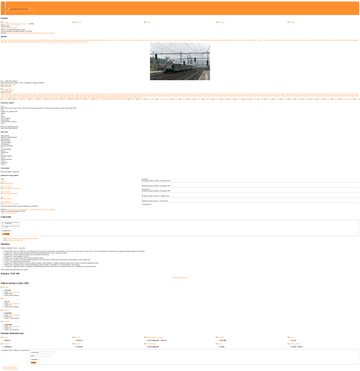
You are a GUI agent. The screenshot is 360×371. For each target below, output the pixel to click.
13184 (236, 94)
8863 (2, 42)
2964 (133, 40)
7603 (278, 40)
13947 (44, 95)
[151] (10, 99)
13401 (278, 94)
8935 (9, 42)
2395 (32, 40)
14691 (233, 95)
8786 (353, 40)
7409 (248, 40)
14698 (238, 95)
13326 (261, 94)
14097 (89, 95)
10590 (34, 42)
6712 (332, 40)
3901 (106, 40)
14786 (250, 95)
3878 (73, 40)
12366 (63, 94)
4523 (177, 40)
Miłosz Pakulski (5, 191)
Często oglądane (50, 33)
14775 (246, 95)
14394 (172, 95)
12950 (171, 94)
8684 (346, 40)
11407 (70, 42)
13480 (282, 94)
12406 (72, 94)
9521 (19, 42)
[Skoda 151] (17, 99)
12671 (129, 94)
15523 (320, 95)
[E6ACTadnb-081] (150, 343)
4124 (63, 40)
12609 (117, 94)
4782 (184, 40)
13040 (187, 94)
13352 (270, 94)
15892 (337, 95)
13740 (327, 94)
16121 (15, 97)
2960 (130, 40)
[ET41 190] (276, 99)
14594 (221, 95)
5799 (319, 40)
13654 (302, 94)
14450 (188, 95)
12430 (76, 94)
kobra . (3, 197)
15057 (279, 95)
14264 (139, 95)
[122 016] (261, 99)
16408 (77, 97)
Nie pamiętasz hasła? (10, 367)
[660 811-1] (4, 337)
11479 (82, 42)
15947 (349, 95)
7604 (275, 40)
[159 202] (219, 343)
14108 (93, 95)
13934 (36, 95)
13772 (344, 94)
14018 (64, 95)
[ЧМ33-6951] (220, 22)
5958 (322, 40)
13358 (274, 94)
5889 (204, 40)
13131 (216, 94)
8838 (356, 40)
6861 (241, 40)
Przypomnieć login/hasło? (30, 238)
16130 (19, 97)
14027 (68, 95)
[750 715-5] (4, 99)
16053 (7, 97)
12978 (179, 94)
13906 (23, 95)
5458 (315, 40)
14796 (254, 95)
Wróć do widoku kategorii (8, 28)
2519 (36, 40)
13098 (199, 94)
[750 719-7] (132, 99)
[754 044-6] (216, 99)
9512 (15, 42)
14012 (56, 95)
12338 (59, 94)
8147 (295, 40)
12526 (96, 94)
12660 (121, 94)
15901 (341, 95)
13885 (15, 95)
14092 (85, 95)
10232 (30, 42)
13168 (228, 94)
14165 (106, 95)
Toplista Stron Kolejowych (180, 277)
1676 (19, 40)
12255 (18, 94)
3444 (143, 40)
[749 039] (190, 99)
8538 (342, 40)
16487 (106, 97)
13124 (212, 94)
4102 (100, 40)
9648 (22, 42)
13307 (257, 94)
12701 (133, 94)
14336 (163, 95)
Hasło (32, 356)
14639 (225, 95)
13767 (340, 94)
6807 (238, 40)
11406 (66, 42)
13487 (286, 94)
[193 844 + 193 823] (294, 343)
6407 (224, 40)
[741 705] (319, 99)
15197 (299, 95)
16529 (118, 97)
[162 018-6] (175, 99)
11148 (42, 42)
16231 (31, 97)
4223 (56, 40)
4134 (59, 40)
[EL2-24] (291, 337)
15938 (345, 95)
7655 (268, 40)
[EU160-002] (5, 310)
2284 (29, 40)
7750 (272, 40)
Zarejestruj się (18, 240)
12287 (34, 94)
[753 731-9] (238, 99)
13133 (220, 94)
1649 (12, 40)
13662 (311, 94)
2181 (46, 40)
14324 (159, 95)
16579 (139, 97)
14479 (196, 95)
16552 (126, 97)
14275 (143, 95)
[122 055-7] (253, 99)
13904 (19, 95)
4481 (181, 40)
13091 (191, 94)
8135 (288, 40)
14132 (97, 95)
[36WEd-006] (76, 22)
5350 (197, 40)
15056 (275, 95)
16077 (11, 97)
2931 (123, 40)
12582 (113, 94)
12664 (125, 94)
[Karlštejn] (230, 99)
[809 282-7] (140, 99)
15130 (295, 95)
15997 (357, 95)
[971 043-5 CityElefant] (163, 99)
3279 (150, 40)
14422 (184, 95)
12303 (47, 94)
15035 (271, 95)
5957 (305, 40)
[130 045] (291, 99)
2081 (25, 40)
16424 (81, 97)
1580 (2, 40)
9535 (10, 94)
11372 (62, 42)
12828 (154, 94)
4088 (93, 40)
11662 (2, 94)
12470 (88, 94)
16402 (64, 97)
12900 (166, 94)
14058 (77, 95)
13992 (52, 95)
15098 (287, 95)
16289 (40, 97)
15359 (316, 95)
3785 (113, 40)
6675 (231, 40)
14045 (73, 95)
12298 (43, 94)
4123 (66, 40)
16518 (114, 97)
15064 (283, 95)
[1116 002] (72, 99)
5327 (194, 40)
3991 (103, 40)
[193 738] (147, 22)
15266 (308, 95)
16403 (68, 97)
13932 (31, 95)
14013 (60, 95)
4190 (96, 40)
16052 (2, 97)
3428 (140, 40)
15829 (332, 95)
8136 (292, 40)
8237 (336, 40)
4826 (312, 40)
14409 (176, 95)
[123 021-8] (183, 99)
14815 (262, 95)
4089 (89, 40)
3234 (154, 40)
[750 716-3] (41, 99)
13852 (356, 94)
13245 (249, 94)
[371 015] (313, 99)
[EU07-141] (76, 337)
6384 (221, 40)
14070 (81, 95)
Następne (3, 90)
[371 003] (357, 99)
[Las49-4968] (5, 321)
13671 (315, 94)
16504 (110, 97)
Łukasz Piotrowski (14, 303)
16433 (85, 97)
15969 (353, 95)
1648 (15, 40)
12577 (109, 94)
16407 (73, 97)
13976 (48, 95)
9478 (12, 42)
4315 (167, 40)
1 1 (2, 125)
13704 (323, 94)
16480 (102, 97)
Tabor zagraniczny (16, 24)
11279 (58, 42)
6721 (234, 40)
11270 (54, 42)
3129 (174, 40)
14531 (213, 95)
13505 (290, 94)
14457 (192, 95)
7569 (258, 40)
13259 (253, 94)
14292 (147, 95)
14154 (102, 95)
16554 (130, 97)
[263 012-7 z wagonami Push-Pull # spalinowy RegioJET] (110, 99)
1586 (9, 40)
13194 (241, 94)
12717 (138, 94)
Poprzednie (12, 84)
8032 (326, 40)
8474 (339, 40)
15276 (312, 95)
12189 (26, 94)
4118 (86, 40)
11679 (6, 94)
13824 (348, 94)
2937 (127, 40)
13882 (11, 95)
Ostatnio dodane (23, 33)
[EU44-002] (291, 22)
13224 (245, 94)
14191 (114, 95)
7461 (251, 40)
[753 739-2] (305, 99)
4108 (83, 40)
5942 (208, 40)
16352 (52, 97)
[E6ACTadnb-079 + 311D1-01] (154, 337)
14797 (258, 95)
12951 (175, 94)
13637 (298, 94)
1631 (5, 40)
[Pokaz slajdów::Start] (3, 81)
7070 (285, 40)
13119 (208, 94)
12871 (162, 94)
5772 (299, 40)
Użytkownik (34, 352)
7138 (329, 40)
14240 (134, 95)
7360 (282, 40)
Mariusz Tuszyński (6, 186)
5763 (201, 40)
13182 (232, 94)
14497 (200, 95)
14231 (130, 95)
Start (7, 24)
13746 (331, 94)
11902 (14, 94)
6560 (228, 40)
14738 (242, 95)
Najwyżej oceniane (12, 33)
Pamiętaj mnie (6, 230)
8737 (349, 40)
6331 (214, 40)
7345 (309, 40)
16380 (60, 97)
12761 (146, 94)
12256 (22, 94)
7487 (255, 40)
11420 (74, 42)
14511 (205, 95)
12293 (39, 94)
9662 (25, 42)
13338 (265, 94)
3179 (160, 40)
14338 (168, 95)
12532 (100, 94)
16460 (93, 97)
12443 (80, 94)
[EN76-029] (76, 343)
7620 (265, 40)
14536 (217, 95)
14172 (110, 95)
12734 (142, 94)
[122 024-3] (268, 99)
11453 (78, 42)
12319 (51, 94)
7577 (261, 40)
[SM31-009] (220, 337)
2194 (42, 40)
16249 (36, 97)
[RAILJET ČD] (207, 99)
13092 (195, 94)
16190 (23, 97)
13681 (319, 94)
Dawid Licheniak (6, 202)
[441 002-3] (327, 99)
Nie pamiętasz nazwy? (11, 368)
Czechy (25, 24)
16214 (27, 97)
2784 (120, 40)
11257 (46, 42)
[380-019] (223, 99)
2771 (116, 40)
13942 (40, 95)
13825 (352, 94)
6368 (218, 40)
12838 (158, 94)
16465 (97, 97)
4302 (170, 40)
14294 (151, 95)
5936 (245, 40)
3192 (157, 40)
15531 (324, 95)
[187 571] (4, 298)
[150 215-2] (65, 99)
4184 (69, 40)
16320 (44, 97)
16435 (89, 97)
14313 (155, 95)
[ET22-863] (4, 287)
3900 (110, 40)
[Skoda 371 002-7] (150, 99)
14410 (180, 95)
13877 (7, 95)
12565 (105, 94)
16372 (56, 97)
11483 (86, 42)
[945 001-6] (335, 99)
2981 (137, 40)
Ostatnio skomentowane (37, 33)
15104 (291, 95)
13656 (307, 94)
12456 (84, 94)
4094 (79, 40)
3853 (76, 40)
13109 (204, 94)
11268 (50, 42)
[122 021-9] (198, 99)
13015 (183, 94)
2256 (39, 40)
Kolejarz (3, 181)
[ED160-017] (5, 343)
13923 (27, 95)
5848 (302, 40)
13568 (294, 94)
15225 (304, 95)
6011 (211, 40)
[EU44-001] (5, 22)
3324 (147, 40)
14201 (118, 95)
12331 (55, 94)
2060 (164, 40)
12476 (92, 94)
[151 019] (298, 99)
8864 (5, 42)
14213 (126, 95)
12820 (150, 94)
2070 (22, 40)
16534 (122, 97)
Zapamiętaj (34, 359)
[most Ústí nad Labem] (346, 99)
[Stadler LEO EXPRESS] (53, 99)
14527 (209, 95)
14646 (229, 95)
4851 (191, 40)
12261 (30, 94)
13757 (336, 94)
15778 (328, 95)
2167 (52, 40)
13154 (224, 94)
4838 (187, 40)
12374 (67, 94)
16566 (134, 97)
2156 (49, 40)
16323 (48, 97)
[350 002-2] (80, 99)
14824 (266, 95)
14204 (122, 95)
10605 (38, 42)
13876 (2, 95)
